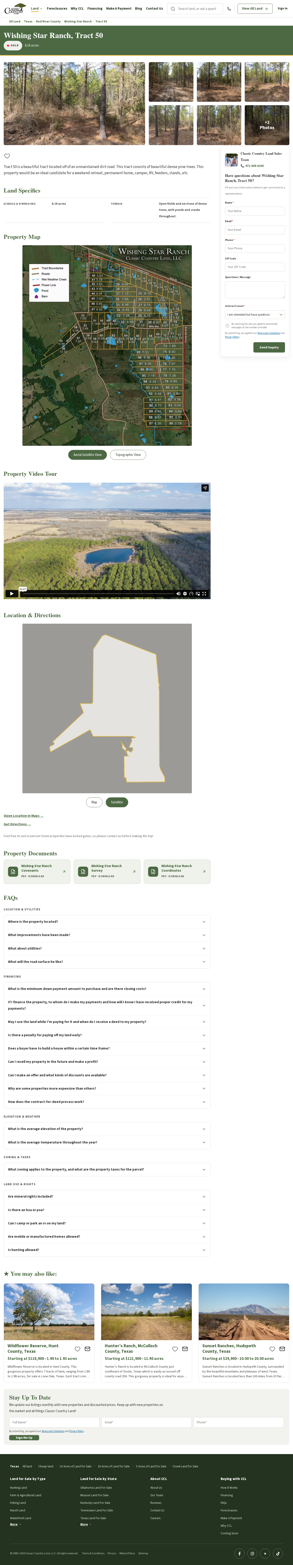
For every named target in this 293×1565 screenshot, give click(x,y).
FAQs (224, 1503)
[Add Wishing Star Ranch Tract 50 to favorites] (7, 156)
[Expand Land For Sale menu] (41, 9)
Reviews (155, 1503)
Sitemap (143, 1553)
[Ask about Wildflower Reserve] (87, 1349)
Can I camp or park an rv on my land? (37, 1223)
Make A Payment (119, 8)
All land (27, 1466)
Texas (28, 22)
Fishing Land (18, 1503)
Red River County (48, 22)
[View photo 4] (267, 82)
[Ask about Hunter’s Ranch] (185, 1349)
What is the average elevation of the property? (45, 1128)
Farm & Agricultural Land (25, 1495)
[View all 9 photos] (267, 125)
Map (94, 802)
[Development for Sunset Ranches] (244, 1333)
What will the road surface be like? (35, 961)
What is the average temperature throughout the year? (52, 1142)
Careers (155, 1518)
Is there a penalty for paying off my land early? (45, 1035)
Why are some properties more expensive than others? (52, 1088)
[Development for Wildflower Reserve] (49, 1333)
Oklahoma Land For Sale (96, 1487)
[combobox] (200, 8)
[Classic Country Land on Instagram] (252, 1553)
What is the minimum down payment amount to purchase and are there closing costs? (77, 988)
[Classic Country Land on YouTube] (265, 1553)
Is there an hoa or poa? (26, 1209)
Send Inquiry (269, 347)
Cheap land (45, 1466)
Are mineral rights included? (30, 1196)
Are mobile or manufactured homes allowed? (44, 1236)
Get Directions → (17, 824)
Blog (138, 8)
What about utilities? (25, 948)
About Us (156, 1487)
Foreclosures (57, 8)
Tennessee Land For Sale (96, 1510)
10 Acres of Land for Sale (76, 1466)
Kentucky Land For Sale (95, 1503)
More (14, 1524)
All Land (14, 22)
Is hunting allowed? (23, 1249)
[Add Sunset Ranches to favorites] (272, 1349)
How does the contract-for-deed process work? (46, 1101)
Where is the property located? (33, 921)
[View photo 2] (171, 82)
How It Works (229, 1487)
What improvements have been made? (39, 934)
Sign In (283, 8)
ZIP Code (230, 258)
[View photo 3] (219, 82)
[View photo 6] (219, 125)
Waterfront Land (20, 1518)
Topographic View (128, 454)
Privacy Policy (232, 337)
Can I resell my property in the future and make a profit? (53, 1061)
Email (229, 221)
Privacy (112, 1553)
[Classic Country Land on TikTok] (278, 1553)
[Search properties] (172, 8)
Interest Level (235, 306)
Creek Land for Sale (185, 1466)
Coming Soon (229, 1533)
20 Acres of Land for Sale (114, 1466)
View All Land (252, 8)
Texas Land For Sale (93, 1518)
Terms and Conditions (269, 333)
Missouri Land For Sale (94, 1495)
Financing (95, 8)
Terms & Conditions (93, 1553)
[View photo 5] (171, 125)
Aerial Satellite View (87, 454)
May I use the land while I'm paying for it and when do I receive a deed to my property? (77, 1021)
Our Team (156, 1495)
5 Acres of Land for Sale (151, 1466)
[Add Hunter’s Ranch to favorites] (175, 1349)
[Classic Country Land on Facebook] (239, 1553)
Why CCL (77, 8)
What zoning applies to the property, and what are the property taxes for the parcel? (76, 1169)
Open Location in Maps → (23, 815)
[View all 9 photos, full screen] (74, 103)
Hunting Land (18, 1487)
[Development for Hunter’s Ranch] (146, 1333)
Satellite (117, 802)
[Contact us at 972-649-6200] (229, 9)
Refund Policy (127, 1553)
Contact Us (154, 8)
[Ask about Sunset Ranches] (282, 1349)
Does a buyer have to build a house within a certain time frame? (59, 1048)
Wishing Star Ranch (78, 22)
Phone (230, 240)
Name (229, 202)
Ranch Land (17, 1510)
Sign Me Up (24, 1437)
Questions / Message (238, 277)
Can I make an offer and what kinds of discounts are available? (57, 1075)
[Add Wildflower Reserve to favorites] (78, 1349)
